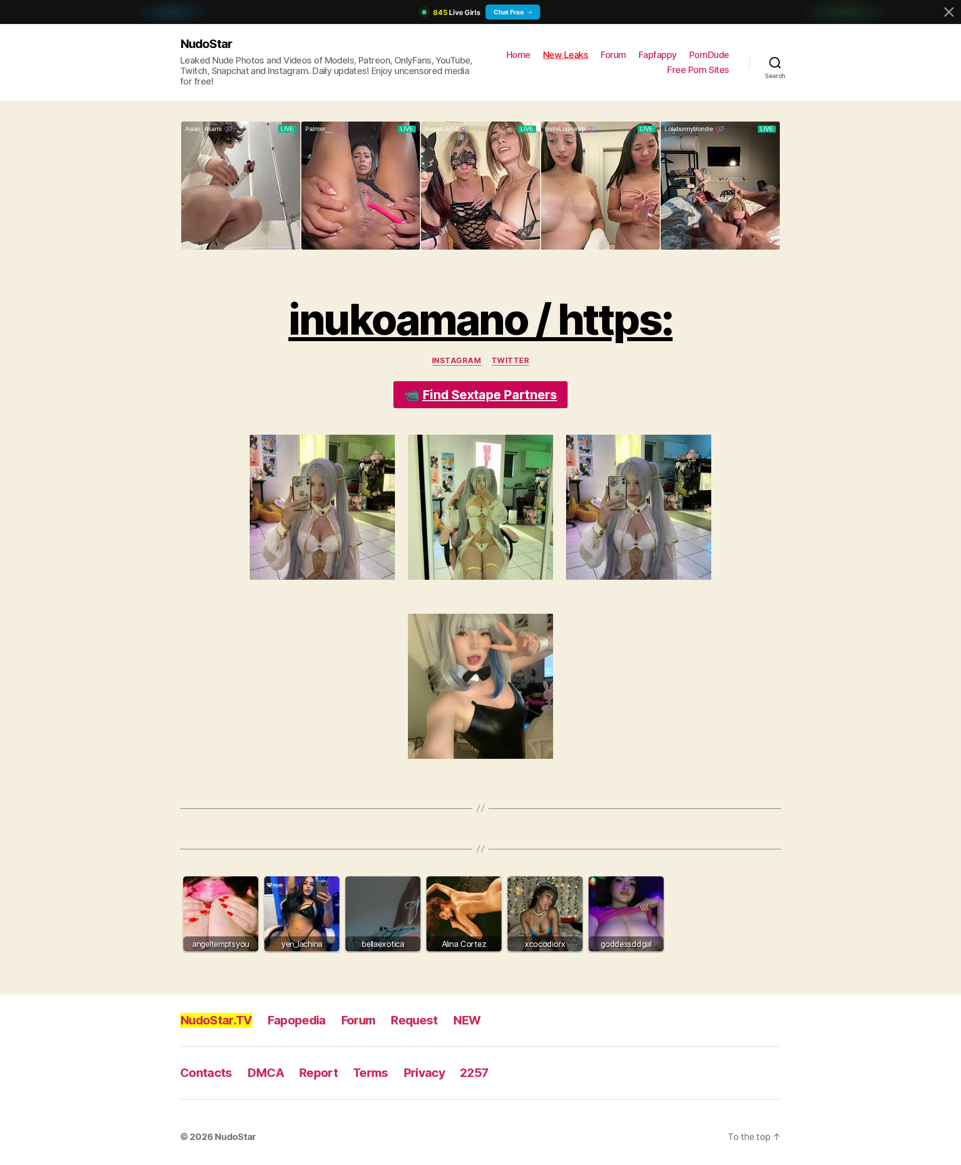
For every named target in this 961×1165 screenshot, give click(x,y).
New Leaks (566, 55)
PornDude (709, 55)
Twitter (511, 360)
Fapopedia (296, 1020)
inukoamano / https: (480, 319)
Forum (613, 55)
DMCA (265, 1072)
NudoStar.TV (216, 1020)
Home (519, 55)
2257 (474, 1072)
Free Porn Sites (698, 70)
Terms (370, 1072)
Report (318, 1072)
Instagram (457, 360)
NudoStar (206, 44)
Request (413, 1020)
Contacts (206, 1072)
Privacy (424, 1072)
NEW (467, 1020)
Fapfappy (658, 55)
